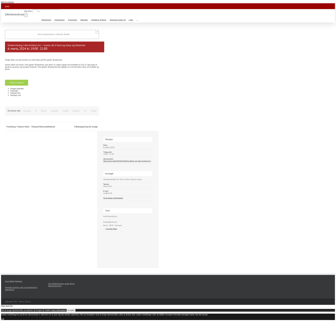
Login (7, 6)
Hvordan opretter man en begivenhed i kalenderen (21, 288)
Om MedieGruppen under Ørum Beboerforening (61, 284)
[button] (137, 20)
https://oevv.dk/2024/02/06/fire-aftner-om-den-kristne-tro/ (127, 161)
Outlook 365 (15, 93)
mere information (58, 310)
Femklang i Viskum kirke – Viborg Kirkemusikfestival (30, 126)
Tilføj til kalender (16, 82)
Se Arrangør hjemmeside (113, 198)
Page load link (7, 306)
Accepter (71, 310)
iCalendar (14, 91)
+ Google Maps (111, 229)
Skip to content (7, 2)
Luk (2, 319)
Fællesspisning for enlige (86, 126)
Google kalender (17, 88)
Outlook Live (15, 95)
